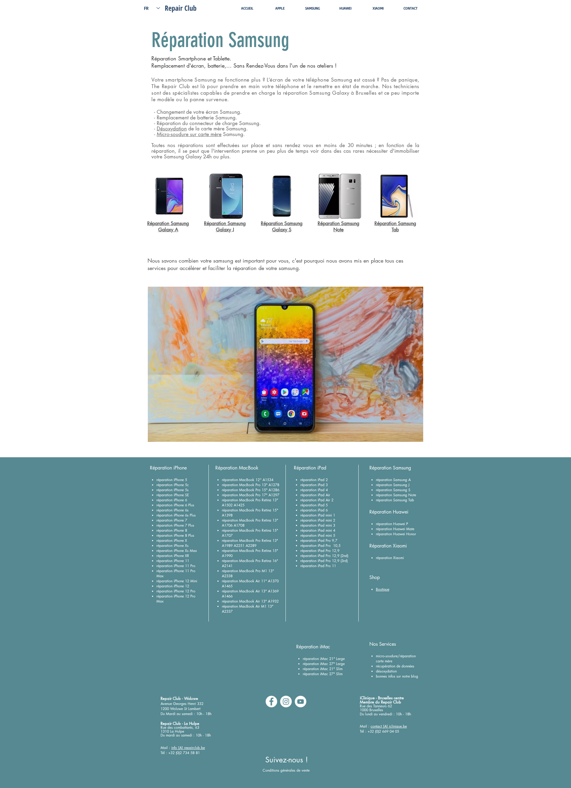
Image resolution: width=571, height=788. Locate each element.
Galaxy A (168, 230)
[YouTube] (300, 701)
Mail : (166, 747)
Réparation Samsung (168, 223)
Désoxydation (172, 128)
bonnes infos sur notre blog (397, 676)
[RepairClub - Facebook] (271, 701)
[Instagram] (286, 701)
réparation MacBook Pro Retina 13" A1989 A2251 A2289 (250, 543)
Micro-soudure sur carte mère (189, 134)
